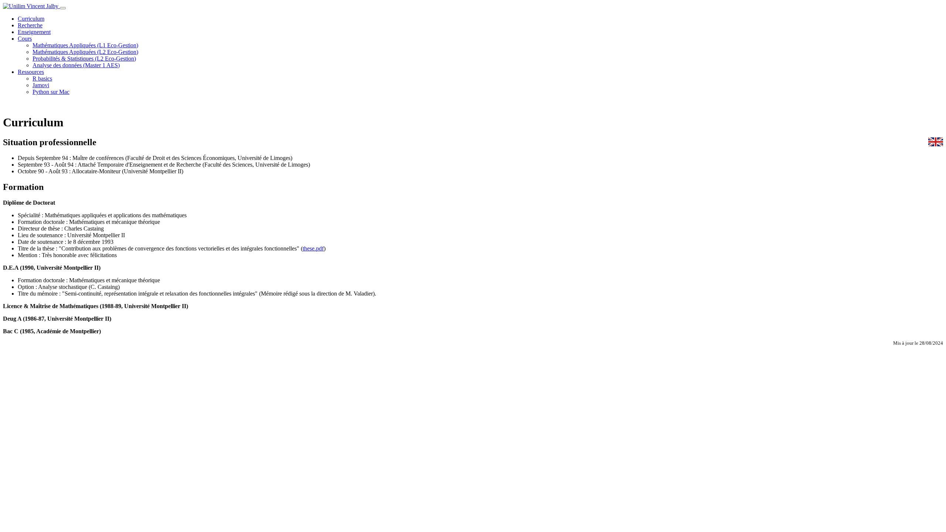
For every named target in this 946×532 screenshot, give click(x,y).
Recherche (30, 25)
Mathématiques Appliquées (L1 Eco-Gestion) (85, 45)
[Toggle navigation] (63, 8)
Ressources (31, 72)
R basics (42, 78)
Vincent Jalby (42, 6)
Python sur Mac (51, 92)
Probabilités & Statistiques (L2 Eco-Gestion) (84, 58)
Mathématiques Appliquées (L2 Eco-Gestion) (85, 52)
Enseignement (34, 32)
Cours (25, 38)
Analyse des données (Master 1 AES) (76, 65)
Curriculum (31, 19)
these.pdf (313, 248)
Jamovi (41, 85)
